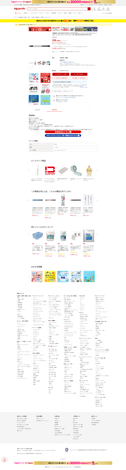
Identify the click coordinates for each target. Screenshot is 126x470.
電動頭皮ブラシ (36, 368)
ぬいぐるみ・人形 (83, 314)
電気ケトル (20, 361)
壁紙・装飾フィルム (99, 385)
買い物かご (57, 418)
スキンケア (66, 365)
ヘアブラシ (35, 356)
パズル (81, 325)
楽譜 (50, 356)
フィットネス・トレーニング (101, 311)
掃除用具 (97, 326)
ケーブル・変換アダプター (54, 306)
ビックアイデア (34, 13)
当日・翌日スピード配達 (22, 418)
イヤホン (47, 13)
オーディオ (35, 299)
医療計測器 (66, 359)
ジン (81, 301)
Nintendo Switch (67, 321)
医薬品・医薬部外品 (68, 349)
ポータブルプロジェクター (38, 324)
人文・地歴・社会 (52, 365)
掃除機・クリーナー (21, 309)
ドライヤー (41, 13)
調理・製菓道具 (67, 299)
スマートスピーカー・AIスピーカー (39, 322)
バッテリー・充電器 (53, 307)
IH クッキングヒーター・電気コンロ (24, 367)
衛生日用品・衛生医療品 (69, 352)
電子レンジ (80, 13)
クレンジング (67, 369)
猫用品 (81, 358)
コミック (50, 348)
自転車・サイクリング (100, 297)
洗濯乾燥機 (20, 302)
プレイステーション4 (68, 325)
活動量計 (35, 377)
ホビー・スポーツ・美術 (53, 355)
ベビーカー (82, 350)
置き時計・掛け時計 (99, 384)
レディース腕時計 (99, 342)
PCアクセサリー (36, 333)
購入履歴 (56, 424)
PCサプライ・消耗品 (37, 340)
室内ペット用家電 (83, 376)
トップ (15, 17)
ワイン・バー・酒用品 (68, 315)
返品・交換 (75, 422)
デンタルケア (35, 366)
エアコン (59, 13)
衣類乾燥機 (20, 304)
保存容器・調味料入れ (68, 303)
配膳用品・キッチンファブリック (71, 310)
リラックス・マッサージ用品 (70, 393)
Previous (27, 29)
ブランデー (82, 308)
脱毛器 (34, 363)
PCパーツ (35, 348)
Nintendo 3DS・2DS (68, 326)
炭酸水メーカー (21, 369)
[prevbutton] (28, 170)
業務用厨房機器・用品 (68, 311)
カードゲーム (82, 326)
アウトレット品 (99, 399)
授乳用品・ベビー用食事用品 (85, 349)
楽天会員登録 (109, 13)
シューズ (97, 304)
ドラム (50, 329)
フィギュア (82, 321)
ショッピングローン (21, 422)
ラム (81, 303)
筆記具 (42, 17)
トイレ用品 (98, 333)
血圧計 (34, 382)
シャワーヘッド (36, 370)
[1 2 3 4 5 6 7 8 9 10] (57, 51)
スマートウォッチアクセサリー (55, 313)
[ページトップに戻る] (124, 290)
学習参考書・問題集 (53, 367)
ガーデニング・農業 (84, 391)
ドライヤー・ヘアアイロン (38, 355)
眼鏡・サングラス (99, 318)
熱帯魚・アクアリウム (84, 364)
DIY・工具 (82, 382)
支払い (74, 420)
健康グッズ (66, 389)
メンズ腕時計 (98, 340)
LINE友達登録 (76, 432)
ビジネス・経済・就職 (53, 358)
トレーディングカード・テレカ (86, 330)
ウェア (97, 310)
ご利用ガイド (82, 4)
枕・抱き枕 (98, 363)
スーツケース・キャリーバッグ (102, 351)
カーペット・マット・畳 (100, 382)
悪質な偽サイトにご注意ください (35, 453)
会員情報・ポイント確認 (59, 428)
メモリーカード (36, 316)
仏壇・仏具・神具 (99, 406)
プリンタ (35, 336)
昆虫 (81, 372)
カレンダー (51, 360)
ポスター (50, 384)
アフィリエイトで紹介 (77, 434)
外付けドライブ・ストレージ (39, 343)
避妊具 (65, 354)
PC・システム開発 (52, 376)
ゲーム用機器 (35, 347)
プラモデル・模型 (83, 319)
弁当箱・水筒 (67, 308)
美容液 (65, 371)
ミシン (19, 313)
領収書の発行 (75, 428)
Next (98, 29)
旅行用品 (97, 355)
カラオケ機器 (51, 341)
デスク (97, 372)
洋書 (50, 377)
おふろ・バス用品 (83, 345)
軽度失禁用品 (67, 361)
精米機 (19, 348)
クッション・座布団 (99, 368)
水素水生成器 (20, 374)
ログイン (104, 13)
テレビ (74, 13)
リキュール (82, 304)
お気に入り (57, 420)
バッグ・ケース (99, 306)
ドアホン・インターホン (85, 384)
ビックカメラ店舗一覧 (98, 4)
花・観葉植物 (82, 396)
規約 (86, 87)
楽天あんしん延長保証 (21, 420)
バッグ (97, 353)
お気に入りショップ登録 (78, 426)
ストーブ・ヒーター (21, 324)
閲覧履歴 (56, 422)
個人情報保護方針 (94, 422)
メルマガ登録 (75, 430)
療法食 (81, 378)
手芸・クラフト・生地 (100, 330)
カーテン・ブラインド (100, 380)
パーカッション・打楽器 (53, 334)
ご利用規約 (93, 424)
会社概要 (105, 4)
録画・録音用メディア (37, 303)
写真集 (50, 383)
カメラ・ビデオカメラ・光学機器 (39, 301)
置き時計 (97, 345)
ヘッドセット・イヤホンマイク (55, 309)
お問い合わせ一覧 (61, 467)
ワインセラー (20, 363)
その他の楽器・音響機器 (53, 343)
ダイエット (66, 384)
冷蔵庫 (65, 13)
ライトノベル (51, 379)
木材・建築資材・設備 (84, 389)
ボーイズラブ (51, 370)
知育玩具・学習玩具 (84, 316)
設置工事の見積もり (21, 426)
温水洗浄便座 (35, 375)
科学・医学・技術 (52, 374)
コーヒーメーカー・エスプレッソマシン (24, 352)
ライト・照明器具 (21, 318)
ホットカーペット (21, 326)
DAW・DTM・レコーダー (54, 326)
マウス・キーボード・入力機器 (39, 345)
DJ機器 (50, 336)
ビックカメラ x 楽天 (18, 4)
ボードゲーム (82, 328)
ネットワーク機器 (36, 341)
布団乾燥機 (20, 306)
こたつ (19, 328)
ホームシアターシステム (38, 311)
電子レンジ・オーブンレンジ (23, 344)
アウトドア (98, 315)
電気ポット (20, 359)
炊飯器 (19, 346)
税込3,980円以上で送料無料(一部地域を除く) (32, 4)
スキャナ (35, 338)
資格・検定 (51, 381)
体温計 (34, 384)
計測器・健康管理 (67, 386)
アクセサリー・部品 (37, 318)
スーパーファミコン (68, 344)
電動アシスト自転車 (99, 299)
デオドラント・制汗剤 (68, 374)
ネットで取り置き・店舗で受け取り (24, 428)
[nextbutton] (97, 170)
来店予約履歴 (57, 430)
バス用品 (97, 332)
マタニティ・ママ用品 (84, 343)
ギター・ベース (52, 331)
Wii (65, 339)
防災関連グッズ (83, 387)
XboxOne (66, 328)
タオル (97, 335)
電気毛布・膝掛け (21, 329)
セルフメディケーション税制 (22, 453)
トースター (20, 349)
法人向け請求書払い (59, 432)
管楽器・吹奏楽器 (52, 327)
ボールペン (48, 17)
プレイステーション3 (68, 333)
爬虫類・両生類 (83, 371)
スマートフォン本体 (53, 297)
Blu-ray (50, 389)
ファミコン (66, 342)
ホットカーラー (36, 365)
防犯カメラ (82, 386)
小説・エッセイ (52, 369)
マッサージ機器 (36, 372)
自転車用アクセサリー (100, 301)
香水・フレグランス (68, 378)
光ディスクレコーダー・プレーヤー (39, 305)
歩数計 (34, 379)
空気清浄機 (53, 13)
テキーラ (81, 310)
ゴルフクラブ (98, 303)
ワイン (81, 299)
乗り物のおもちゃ (83, 318)
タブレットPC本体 (52, 299)
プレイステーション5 (68, 323)
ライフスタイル (52, 362)
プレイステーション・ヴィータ (70, 332)
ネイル (65, 372)
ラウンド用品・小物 (99, 308)
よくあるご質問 (89, 4)
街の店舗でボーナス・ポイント (42, 420)
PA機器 (50, 324)
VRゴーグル (51, 317)
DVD (50, 393)
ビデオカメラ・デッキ (37, 309)
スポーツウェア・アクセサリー (102, 317)
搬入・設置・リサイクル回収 (22, 424)
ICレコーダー (35, 313)
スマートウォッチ (99, 347)
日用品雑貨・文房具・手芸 (24, 17)
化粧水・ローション (68, 367)
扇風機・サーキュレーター (23, 335)
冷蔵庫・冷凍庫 (21, 299)
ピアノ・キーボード (53, 322)
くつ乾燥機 (20, 307)
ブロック (81, 333)
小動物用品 (82, 365)
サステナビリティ (69, 467)
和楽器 (50, 340)
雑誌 (50, 363)
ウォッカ (81, 306)
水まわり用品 (67, 317)
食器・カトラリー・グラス (69, 301)
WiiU (65, 337)
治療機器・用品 (67, 350)
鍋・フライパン (67, 297)
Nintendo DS (66, 340)
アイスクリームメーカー (22, 378)
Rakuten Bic (19, 9)
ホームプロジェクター (37, 307)
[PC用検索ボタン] (89, 8)
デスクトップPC (36, 329)
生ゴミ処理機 (20, 376)
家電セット (26, 13)
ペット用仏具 (82, 374)
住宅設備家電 (20, 316)
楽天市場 (110, 4)
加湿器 (19, 336)
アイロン (19, 311)
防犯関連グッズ (99, 400)
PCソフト (35, 350)
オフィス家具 (98, 392)
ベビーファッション (84, 342)
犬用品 (81, 360)
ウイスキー (82, 297)
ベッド (97, 365)
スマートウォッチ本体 (53, 311)
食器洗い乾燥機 (21, 371)
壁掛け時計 (98, 343)
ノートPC (35, 331)
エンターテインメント (53, 351)
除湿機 (19, 338)
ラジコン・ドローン (84, 323)
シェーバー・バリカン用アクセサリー (39, 361)
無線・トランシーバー (37, 320)
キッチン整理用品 (67, 306)
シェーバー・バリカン (37, 358)
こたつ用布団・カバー (100, 391)
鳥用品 (81, 367)
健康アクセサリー (67, 391)
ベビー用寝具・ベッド (84, 347)
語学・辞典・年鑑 (52, 372)
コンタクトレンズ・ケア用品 (70, 356)
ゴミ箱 (97, 389)
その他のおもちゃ (83, 335)
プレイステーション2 (68, 335)
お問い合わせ (75, 438)
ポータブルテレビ (36, 314)
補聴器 (34, 373)
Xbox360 (66, 330)
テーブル (97, 370)
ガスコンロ (20, 357)
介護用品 (66, 357)
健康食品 (66, 387)
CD (49, 391)
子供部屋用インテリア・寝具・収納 (102, 376)
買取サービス (19, 430)
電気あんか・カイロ (21, 331)
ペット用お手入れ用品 (84, 362)
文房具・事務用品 (35, 17)
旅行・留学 (51, 353)
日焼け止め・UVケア (68, 376)
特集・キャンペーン (40, 418)
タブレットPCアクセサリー (54, 304)
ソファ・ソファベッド (100, 366)
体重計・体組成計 (36, 380)
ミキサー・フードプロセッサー (24, 364)
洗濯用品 (97, 328)
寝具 (96, 359)
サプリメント (67, 382)
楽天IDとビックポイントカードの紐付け (62, 434)
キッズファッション (84, 340)
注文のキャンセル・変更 (78, 424)
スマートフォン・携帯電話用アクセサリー (55, 302)
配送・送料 (75, 418)
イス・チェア (98, 373)
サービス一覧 (54, 467)
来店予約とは (82, 87)
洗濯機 (69, 13)
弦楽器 (50, 338)
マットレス (98, 361)
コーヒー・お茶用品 (68, 313)
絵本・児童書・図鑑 (53, 349)
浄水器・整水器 (21, 373)
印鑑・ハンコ (98, 325)
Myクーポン (57, 426)
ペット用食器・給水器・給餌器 (86, 369)
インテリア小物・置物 (100, 394)
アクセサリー (51, 333)
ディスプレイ (35, 334)
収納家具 (97, 378)
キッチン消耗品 (67, 304)
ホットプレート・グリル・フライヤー (24, 355)
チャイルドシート (83, 352)
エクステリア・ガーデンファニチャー (86, 394)
